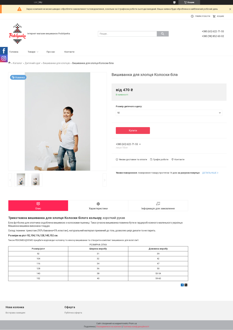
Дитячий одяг (33, 63)
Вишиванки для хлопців (56, 63)
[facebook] (182, 285)
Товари (31, 52)
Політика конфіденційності (136, 326)
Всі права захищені (15, 312)
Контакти (69, 52)
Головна (13, 52)
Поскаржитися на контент (108, 326)
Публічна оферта (73, 312)
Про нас (51, 52)
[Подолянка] (17, 33)
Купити (133, 130)
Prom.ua (133, 323)
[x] (186, 285)
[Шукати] (163, 34)
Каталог (17, 63)
